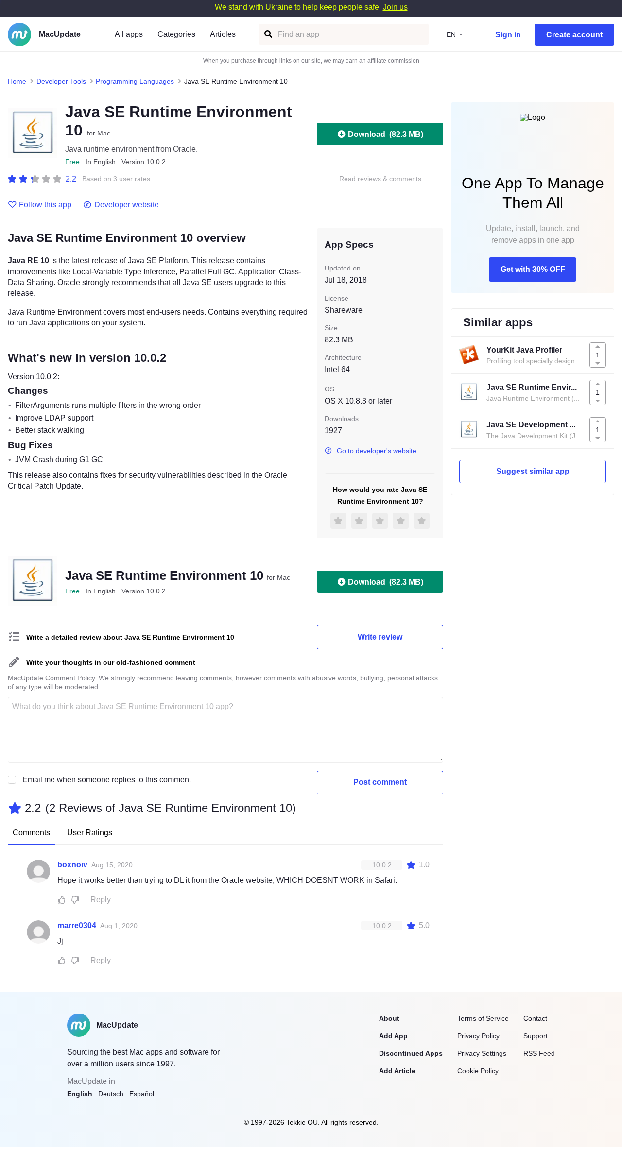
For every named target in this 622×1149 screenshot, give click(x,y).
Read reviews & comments (380, 179)
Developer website (126, 205)
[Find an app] (267, 34)
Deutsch (110, 1093)
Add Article (397, 1070)
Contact (535, 1018)
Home (17, 81)
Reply (100, 900)
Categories (176, 34)
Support (535, 1035)
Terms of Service (483, 1018)
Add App (393, 1035)
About (389, 1018)
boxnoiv (72, 865)
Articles (223, 34)
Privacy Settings (481, 1053)
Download (385, 134)
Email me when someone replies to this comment (106, 780)
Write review (380, 637)
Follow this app (45, 205)
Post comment (380, 782)
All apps (129, 34)
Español (141, 1093)
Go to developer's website (376, 450)
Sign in (508, 35)
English (79, 1093)
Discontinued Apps (411, 1053)
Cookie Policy (478, 1070)
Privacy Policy (478, 1035)
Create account (574, 35)
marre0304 (76, 925)
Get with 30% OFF (533, 269)
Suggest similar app (533, 471)
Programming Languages (135, 81)
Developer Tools (61, 81)
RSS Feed (539, 1053)
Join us (395, 7)
